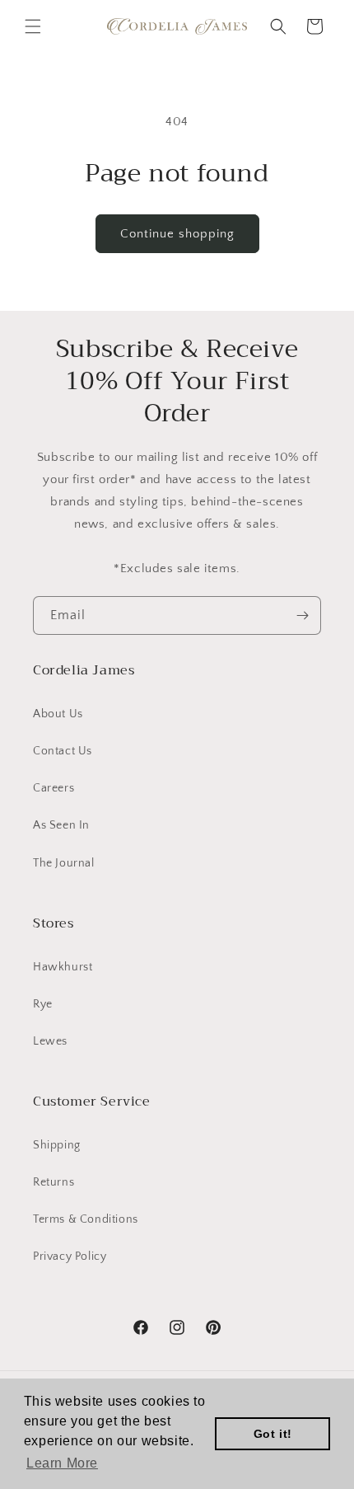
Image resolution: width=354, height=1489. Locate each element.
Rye (43, 1004)
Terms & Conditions (85, 1219)
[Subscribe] (302, 615)
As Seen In (61, 825)
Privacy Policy (69, 1256)
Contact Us (62, 751)
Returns (53, 1182)
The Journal (64, 863)
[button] (33, 26)
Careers (53, 788)
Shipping (57, 1145)
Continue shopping (177, 234)
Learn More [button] (62, 1463)
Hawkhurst (62, 967)
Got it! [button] (273, 1433)
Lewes (50, 1041)
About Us (58, 714)
